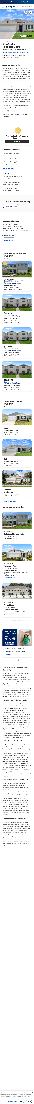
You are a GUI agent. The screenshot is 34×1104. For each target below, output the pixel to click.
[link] (17, 24)
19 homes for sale (9, 577)
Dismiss (29, 1101)
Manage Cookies (12, 1101)
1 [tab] (16, 660)
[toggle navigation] (3, 6)
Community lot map (11, 206)
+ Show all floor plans (9, 501)
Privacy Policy (21, 1098)
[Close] (32, 1092)
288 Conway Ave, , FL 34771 (17, 52)
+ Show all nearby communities (13, 621)
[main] (17, 556)
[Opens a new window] (25, 12)
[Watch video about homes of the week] (17, 130)
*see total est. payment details (12, 282)
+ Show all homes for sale (11, 395)
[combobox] (24, 6)
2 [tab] (18, 660)
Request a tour (9, 236)
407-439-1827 (8, 240)
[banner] (17, 2)
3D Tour (23, 36)
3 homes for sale (9, 615)
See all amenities (8, 168)
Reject (21, 1101)
